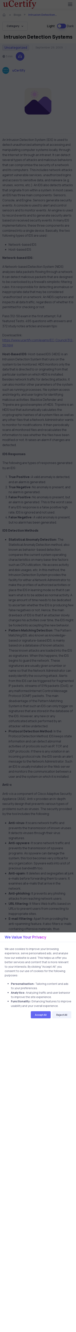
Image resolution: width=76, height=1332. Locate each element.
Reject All (61, 1015)
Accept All (41, 1015)
